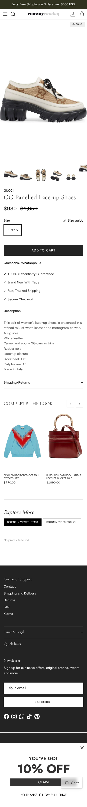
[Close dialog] (82, 747)
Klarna (8, 614)
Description (12, 311)
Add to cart (43, 250)
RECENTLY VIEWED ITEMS (22, 522)
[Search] (15, 14)
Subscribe (43, 702)
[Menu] (5, 14)
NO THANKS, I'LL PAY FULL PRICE (43, 795)
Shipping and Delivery (20, 593)
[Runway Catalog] (43, 14)
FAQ (7, 607)
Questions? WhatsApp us (22, 263)
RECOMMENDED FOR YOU (61, 522)
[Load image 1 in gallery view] (43, 89)
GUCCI (8, 190)
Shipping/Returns (17, 382)
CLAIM (43, 782)
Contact (10, 586)
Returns (9, 600)
